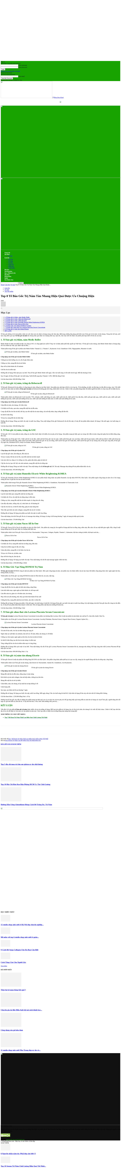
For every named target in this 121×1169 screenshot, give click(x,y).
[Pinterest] (31, 730)
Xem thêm (4, 966)
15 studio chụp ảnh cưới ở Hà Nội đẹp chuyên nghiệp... (22, 925)
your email (21, 76)
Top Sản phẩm (8, 271)
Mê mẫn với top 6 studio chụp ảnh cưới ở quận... (20, 937)
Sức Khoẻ (7, 254)
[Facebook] (18, 730)
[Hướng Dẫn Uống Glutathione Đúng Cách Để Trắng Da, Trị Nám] (11, 801)
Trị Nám (10, 261)
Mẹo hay (7, 269)
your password (22, 67)
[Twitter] (24, 730)
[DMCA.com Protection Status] (5, 1136)
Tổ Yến (10, 256)
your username (22, 65)
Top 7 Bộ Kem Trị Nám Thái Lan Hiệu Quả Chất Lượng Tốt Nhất (28, 739)
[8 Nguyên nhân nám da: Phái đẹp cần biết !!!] (5, 1150)
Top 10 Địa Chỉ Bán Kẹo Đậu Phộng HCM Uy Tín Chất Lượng (25, 784)
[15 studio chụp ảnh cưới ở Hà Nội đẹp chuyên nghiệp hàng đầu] (5, 921)
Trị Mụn (10, 262)
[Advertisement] (57, 14)
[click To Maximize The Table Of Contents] (3, 304)
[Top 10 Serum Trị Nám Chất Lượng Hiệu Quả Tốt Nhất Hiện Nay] (5, 1162)
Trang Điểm (11, 268)
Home (2, 285)
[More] (52, 730)
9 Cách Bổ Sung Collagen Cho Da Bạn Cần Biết (19, 950)
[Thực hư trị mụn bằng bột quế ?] (11, 986)
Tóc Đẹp (10, 259)
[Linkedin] (45, 730)
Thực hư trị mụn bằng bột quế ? (13, 990)
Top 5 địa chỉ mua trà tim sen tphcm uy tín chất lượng (22, 764)
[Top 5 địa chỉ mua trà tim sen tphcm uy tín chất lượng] (11, 760)
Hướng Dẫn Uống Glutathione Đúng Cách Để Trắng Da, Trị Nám (26, 805)
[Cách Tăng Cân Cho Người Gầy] (5, 958)
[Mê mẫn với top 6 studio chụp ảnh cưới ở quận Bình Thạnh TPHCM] (5, 933)
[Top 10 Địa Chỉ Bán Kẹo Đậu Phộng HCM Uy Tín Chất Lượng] (11, 781)
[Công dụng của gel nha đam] (11, 1026)
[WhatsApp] (38, 730)
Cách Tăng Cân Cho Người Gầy (13, 962)
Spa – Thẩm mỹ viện (10, 273)
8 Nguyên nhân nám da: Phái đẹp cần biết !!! (18, 1154)
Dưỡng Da (11, 266)
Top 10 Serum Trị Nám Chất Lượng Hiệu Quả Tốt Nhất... (23, 1166)
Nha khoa (7, 274)
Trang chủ (7, 252)
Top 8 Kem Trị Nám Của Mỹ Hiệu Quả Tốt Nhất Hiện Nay (23, 740)
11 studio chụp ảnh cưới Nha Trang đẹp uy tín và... (21, 1050)
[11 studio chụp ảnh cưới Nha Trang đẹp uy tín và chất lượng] (11, 1046)
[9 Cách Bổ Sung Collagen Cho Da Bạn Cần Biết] (5, 946)
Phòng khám (8, 276)
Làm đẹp (7, 257)
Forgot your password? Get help (10, 71)
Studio (6, 278)
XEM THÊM (17, 744)
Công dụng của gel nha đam (12, 1030)
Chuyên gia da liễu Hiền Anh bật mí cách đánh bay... (21, 1010)
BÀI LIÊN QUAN (7, 744)
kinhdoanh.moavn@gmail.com (15, 1139)
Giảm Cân (11, 264)
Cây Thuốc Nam (9, 279)
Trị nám (12, 285)
